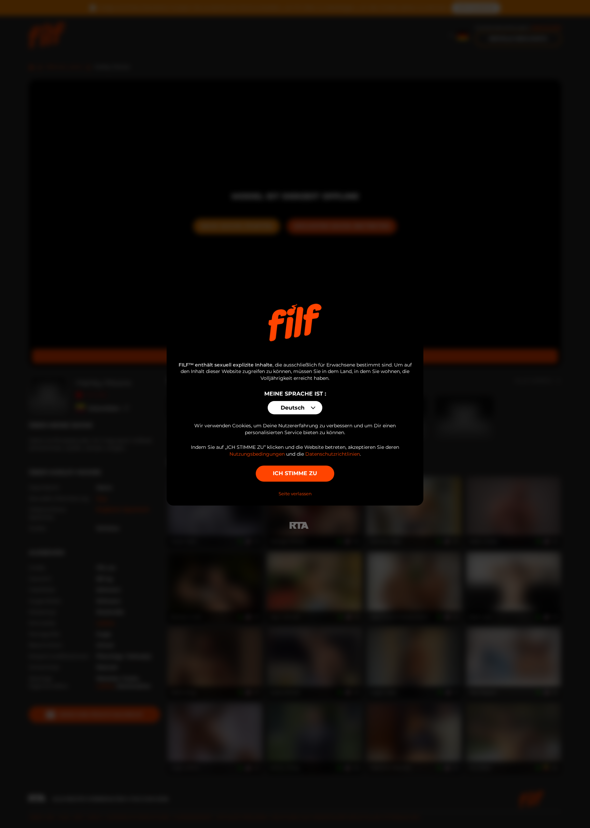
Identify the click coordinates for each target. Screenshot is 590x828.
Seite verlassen (295, 493)
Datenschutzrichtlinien (332, 454)
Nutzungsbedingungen (257, 454)
